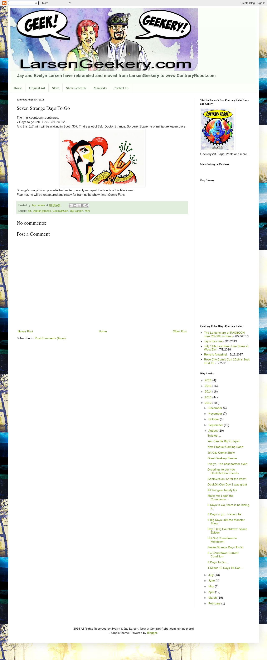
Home (18, 88)
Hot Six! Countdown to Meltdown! (222, 539)
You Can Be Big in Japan (224, 441)
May (211, 586)
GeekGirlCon (51, 122)
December (215, 408)
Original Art (37, 88)
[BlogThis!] (75, 205)
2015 (208, 386)
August (213, 430)
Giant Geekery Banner (222, 458)
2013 (208, 397)
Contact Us (121, 88)
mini (87, 210)
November (215, 413)
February (214, 603)
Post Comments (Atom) (50, 338)
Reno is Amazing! (215, 354)
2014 (208, 391)
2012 (208, 403)
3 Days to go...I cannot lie (224, 514)
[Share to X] (79, 205)
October (214, 419)
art (29, 210)
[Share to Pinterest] (87, 205)
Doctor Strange (42, 210)
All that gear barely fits (222, 490)
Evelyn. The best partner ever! (228, 464)
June (212, 580)
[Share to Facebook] (83, 205)
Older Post (180, 331)
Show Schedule (76, 88)
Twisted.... (214, 435)
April (211, 592)
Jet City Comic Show (221, 452)
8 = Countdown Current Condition (223, 554)
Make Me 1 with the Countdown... (220, 497)
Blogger (152, 632)
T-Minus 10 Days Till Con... (225, 568)
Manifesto (100, 88)
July (211, 575)
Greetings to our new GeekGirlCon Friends (223, 471)
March (213, 597)
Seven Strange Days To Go (225, 547)
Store (55, 88)
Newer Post (25, 331)
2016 (208, 380)
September (216, 425)
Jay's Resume (213, 341)
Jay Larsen (76, 210)
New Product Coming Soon (225, 446)
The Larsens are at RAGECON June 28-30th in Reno (224, 334)
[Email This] (71, 205)
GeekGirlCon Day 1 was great (227, 484)
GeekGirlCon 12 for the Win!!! (227, 478)
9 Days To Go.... (218, 562)
